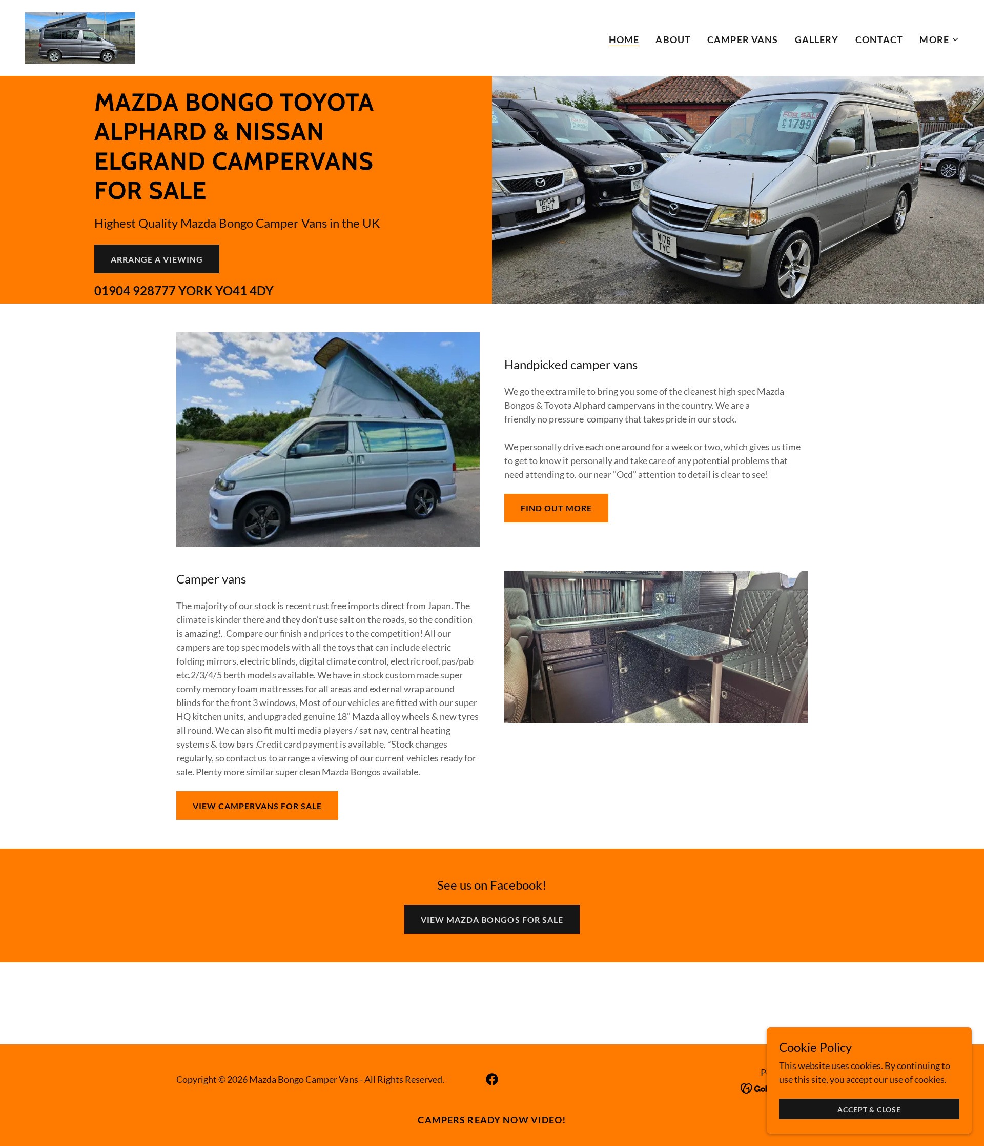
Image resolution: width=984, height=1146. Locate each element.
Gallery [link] (817, 39)
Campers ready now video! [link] (492, 1119)
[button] (939, 39)
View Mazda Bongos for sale (492, 919)
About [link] (673, 39)
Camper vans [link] (742, 39)
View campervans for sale (257, 806)
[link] (80, 37)
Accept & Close (868, 1109)
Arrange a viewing (157, 259)
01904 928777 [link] (135, 290)
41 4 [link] (245, 290)
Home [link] (624, 39)
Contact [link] (879, 39)
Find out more (556, 508)
